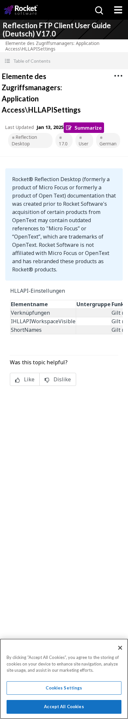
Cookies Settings (64, 687)
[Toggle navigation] (118, 10)
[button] (64, 61)
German (108, 143)
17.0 (63, 143)
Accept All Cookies (64, 706)
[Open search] (98, 10)
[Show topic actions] (118, 75)
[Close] (120, 648)
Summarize (88, 127)
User (83, 143)
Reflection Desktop (24, 140)
